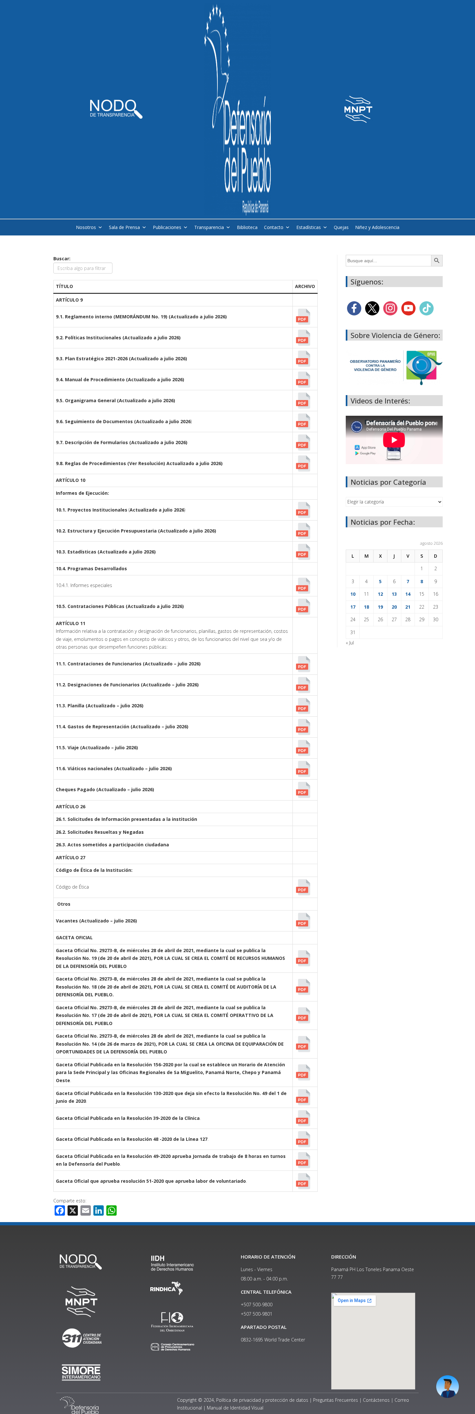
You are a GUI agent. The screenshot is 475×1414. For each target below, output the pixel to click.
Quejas (341, 227)
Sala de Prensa (124, 227)
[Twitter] (372, 308)
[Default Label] (408, 308)
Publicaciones (167, 227)
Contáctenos (376, 1400)
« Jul (350, 643)
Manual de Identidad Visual (235, 1408)
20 (394, 607)
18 (366, 607)
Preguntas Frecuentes (335, 1400)
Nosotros (86, 227)
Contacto (273, 227)
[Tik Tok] (426, 308)
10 (352, 594)
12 (380, 594)
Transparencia (209, 227)
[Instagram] (390, 308)
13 (394, 594)
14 (407, 594)
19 (380, 607)
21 (407, 607)
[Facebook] (354, 308)
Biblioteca (247, 227)
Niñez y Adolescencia (377, 227)
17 (352, 607)
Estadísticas (308, 227)
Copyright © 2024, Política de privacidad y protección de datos (242, 1400)
